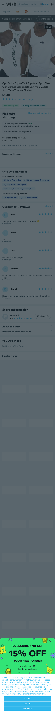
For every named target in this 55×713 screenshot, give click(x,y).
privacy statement (25, 682)
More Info (27, 708)
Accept (27, 698)
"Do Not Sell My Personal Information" (24, 693)
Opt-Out (27, 703)
